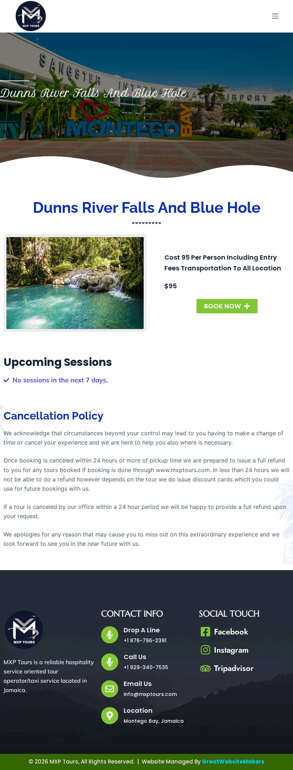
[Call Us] (109, 662)
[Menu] (275, 16)
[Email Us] (109, 688)
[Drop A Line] (109, 634)
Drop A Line (142, 630)
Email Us (138, 683)
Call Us (135, 656)
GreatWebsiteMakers (233, 761)
